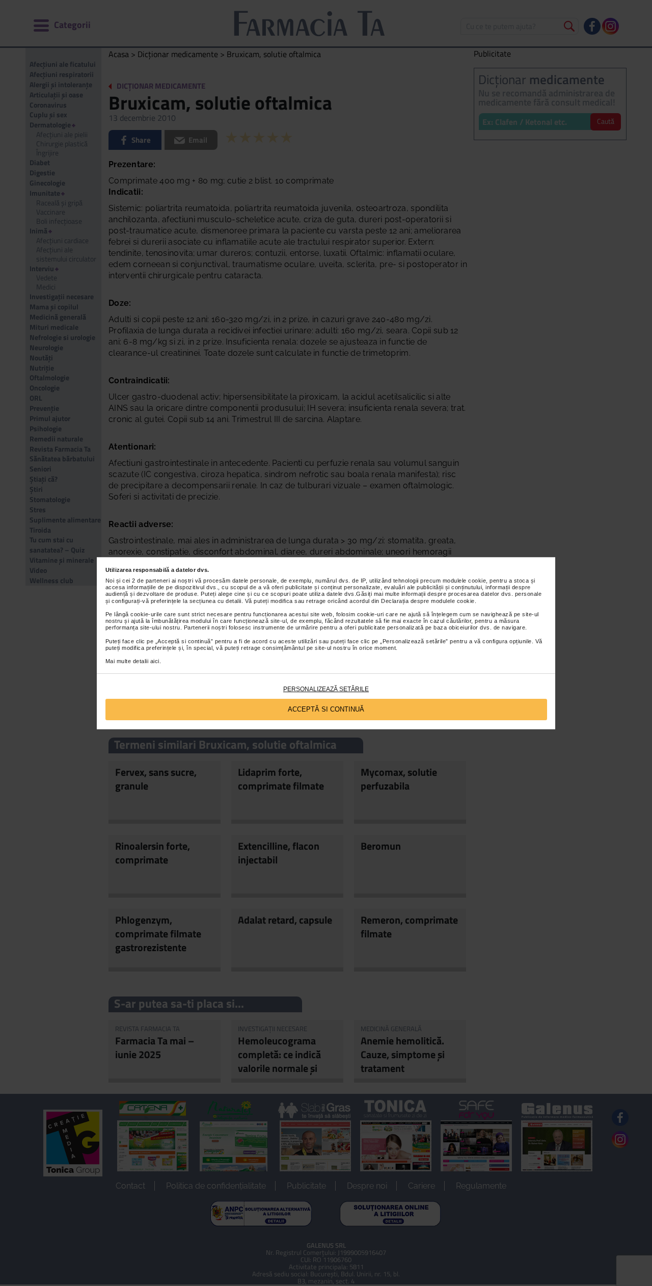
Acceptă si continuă (326, 709)
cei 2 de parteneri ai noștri (157, 581)
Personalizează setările (326, 689)
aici (154, 661)
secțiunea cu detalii (215, 601)
